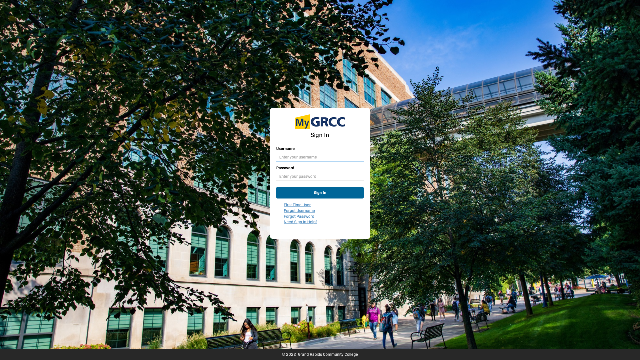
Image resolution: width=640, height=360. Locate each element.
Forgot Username (299, 210)
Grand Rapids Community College (328, 354)
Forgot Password (299, 216)
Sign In (320, 192)
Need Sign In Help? (300, 222)
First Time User (297, 204)
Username (285, 148)
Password (285, 168)
